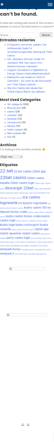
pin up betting (36, 238)
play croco (47, 238)
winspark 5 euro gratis (39, 246)
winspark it (7, 253)
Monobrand (14, 107)
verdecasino (31, 242)
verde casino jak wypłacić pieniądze (14, 246)
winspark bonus (10, 249)
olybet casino (31, 233)
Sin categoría (14, 104)
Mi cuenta (27, 348)
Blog (27, 354)
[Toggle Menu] (50, 4)
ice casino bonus (15, 198)
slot (9, 136)
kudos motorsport (27, 225)
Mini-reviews (14, 133)
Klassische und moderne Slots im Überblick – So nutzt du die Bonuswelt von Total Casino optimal (29, 81)
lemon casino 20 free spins (23, 230)
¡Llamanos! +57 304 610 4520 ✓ (27, 387)
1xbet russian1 (15, 129)
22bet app (39, 171)
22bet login (39, 183)
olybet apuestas (10, 233)
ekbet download (6, 193)
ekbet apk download (42, 189)
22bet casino (13, 177)
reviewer (12, 115)
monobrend (14, 122)
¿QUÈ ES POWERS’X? (27, 336)
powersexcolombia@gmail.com (27, 414)
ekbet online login (21, 193)
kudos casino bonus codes (23, 216)
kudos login (7, 225)
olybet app (41, 229)
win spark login (21, 254)
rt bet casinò (20, 242)
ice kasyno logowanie (32, 203)
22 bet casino (23, 171)
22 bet (6, 170)
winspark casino (27, 250)
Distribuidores (27, 381)
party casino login (18, 237)
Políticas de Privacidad (27, 360)
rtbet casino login (7, 242)
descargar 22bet (19, 188)
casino (11, 111)
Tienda (27, 375)
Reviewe (12, 118)
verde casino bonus (45, 242)
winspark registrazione (37, 254)
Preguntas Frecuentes (27, 342)
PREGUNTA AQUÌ (27, 403)
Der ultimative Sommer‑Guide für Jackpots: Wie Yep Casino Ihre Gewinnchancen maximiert (26, 63)
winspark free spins (43, 250)
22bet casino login (22, 183)
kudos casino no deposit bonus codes (31, 221)
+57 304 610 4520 (27, 409)
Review (11, 125)
